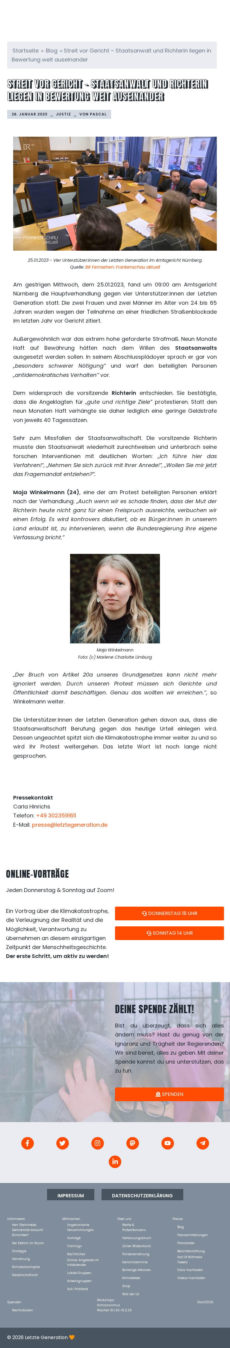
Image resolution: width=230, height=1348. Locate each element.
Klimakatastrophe (26, 1267)
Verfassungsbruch (136, 1238)
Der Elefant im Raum (28, 1243)
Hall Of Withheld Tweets (189, 1257)
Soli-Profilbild (77, 1289)
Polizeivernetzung (135, 1254)
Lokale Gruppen (79, 1273)
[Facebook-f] (27, 1143)
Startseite (26, 50)
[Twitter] (62, 1143)
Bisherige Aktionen (136, 1270)
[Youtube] (167, 1143)
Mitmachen (71, 1219)
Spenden (14, 1302)
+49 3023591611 (56, 815)
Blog (52, 50)
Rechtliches (76, 1254)
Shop (126, 1286)
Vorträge (74, 1238)
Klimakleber (131, 1278)
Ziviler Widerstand (136, 1246)
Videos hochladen (191, 1278)
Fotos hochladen (190, 1270)
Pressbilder (186, 1243)
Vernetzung (21, 1259)
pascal (98, 114)
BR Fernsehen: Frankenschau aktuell (122, 267)
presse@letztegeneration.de (70, 824)
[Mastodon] (132, 1143)
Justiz (63, 114)
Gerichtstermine (135, 1262)
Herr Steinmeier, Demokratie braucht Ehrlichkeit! (27, 1225)
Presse (177, 1219)
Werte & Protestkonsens (134, 1225)
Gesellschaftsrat (25, 1275)
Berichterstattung (191, 1251)
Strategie (19, 1251)
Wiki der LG (130, 1294)
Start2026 (205, 1302)
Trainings (74, 1246)
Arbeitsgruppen (79, 1281)
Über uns (124, 1219)
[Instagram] (97, 1143)
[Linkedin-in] (115, 1162)
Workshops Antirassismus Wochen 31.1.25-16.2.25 (114, 1300)
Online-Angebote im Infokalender (83, 1260)
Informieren (16, 1219)
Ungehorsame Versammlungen (80, 1225)
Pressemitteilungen (192, 1235)
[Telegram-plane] (202, 1143)
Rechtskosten (22, 1310)
